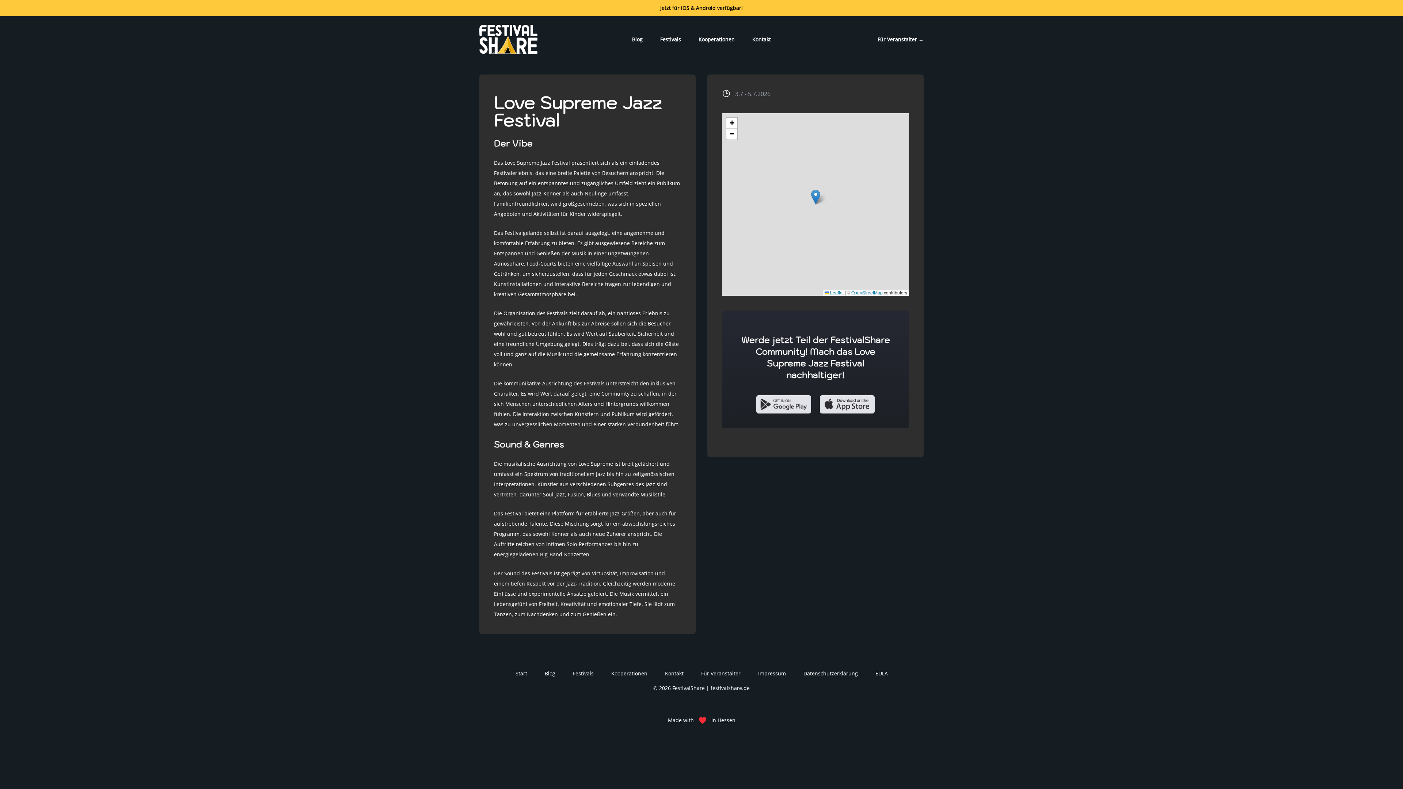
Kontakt (761, 39)
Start (521, 673)
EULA (881, 673)
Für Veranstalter (901, 39)
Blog (637, 39)
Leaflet (836, 292)
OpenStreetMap (867, 292)
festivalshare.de (730, 688)
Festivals (670, 39)
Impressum (772, 673)
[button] (815, 197)
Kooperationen (717, 39)
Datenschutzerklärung (830, 673)
